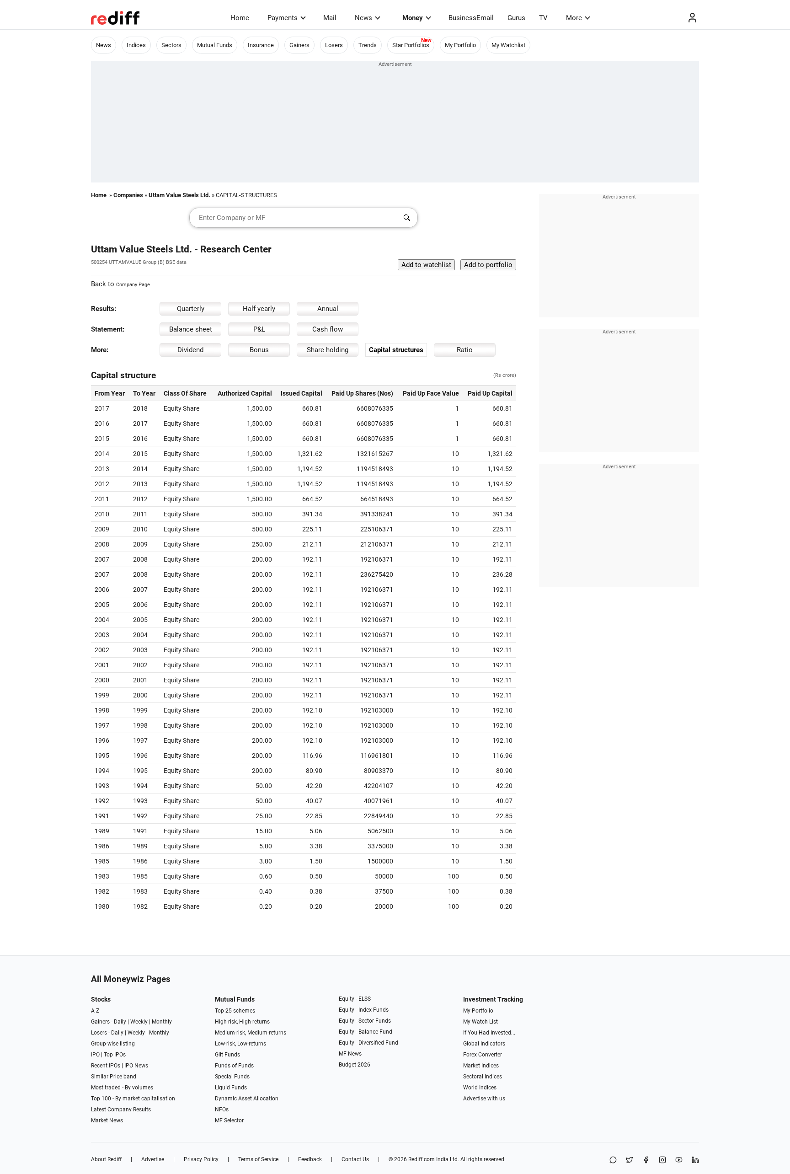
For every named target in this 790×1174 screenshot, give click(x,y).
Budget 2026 (354, 1064)
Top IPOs (115, 1054)
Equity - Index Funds (364, 1010)
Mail (329, 18)
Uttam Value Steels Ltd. (179, 195)
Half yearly (259, 309)
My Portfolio (460, 45)
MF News (350, 1054)
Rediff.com (421, 1159)
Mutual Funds (214, 45)
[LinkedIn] (695, 1160)
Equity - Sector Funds (365, 1021)
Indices (136, 45)
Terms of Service (258, 1159)
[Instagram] (662, 1160)
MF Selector (229, 1120)
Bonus (259, 350)
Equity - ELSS (355, 999)
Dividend (190, 350)
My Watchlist (508, 45)
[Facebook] (646, 1160)
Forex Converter (482, 1054)
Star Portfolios (410, 45)
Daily (120, 1022)
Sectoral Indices (482, 1076)
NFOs (222, 1109)
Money (412, 18)
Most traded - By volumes (122, 1087)
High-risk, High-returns (242, 1022)
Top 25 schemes (235, 1011)
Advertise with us (484, 1098)
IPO (95, 1054)
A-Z (95, 1011)
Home (239, 18)
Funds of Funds (234, 1065)
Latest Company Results (121, 1109)
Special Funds (232, 1076)
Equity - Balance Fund (365, 1032)
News (363, 18)
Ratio (465, 350)
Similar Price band (113, 1076)
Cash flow (327, 329)
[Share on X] (629, 1160)
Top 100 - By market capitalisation (133, 1098)
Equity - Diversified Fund (368, 1043)
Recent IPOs (105, 1065)
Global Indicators (484, 1043)
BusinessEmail (471, 18)
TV (543, 18)
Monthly (162, 1022)
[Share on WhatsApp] (613, 1160)
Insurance (261, 45)
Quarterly (190, 309)
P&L (259, 329)
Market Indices (481, 1065)
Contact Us (355, 1159)
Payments (282, 18)
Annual (327, 309)
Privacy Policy (201, 1159)
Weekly (139, 1022)
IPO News (136, 1065)
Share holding (327, 350)
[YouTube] (679, 1160)
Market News (107, 1120)
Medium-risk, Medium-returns (250, 1032)
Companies (128, 195)
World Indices (479, 1087)
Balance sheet (190, 329)
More (574, 18)
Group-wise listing (113, 1043)
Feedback (310, 1159)
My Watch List (480, 1022)
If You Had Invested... (489, 1032)
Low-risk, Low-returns (240, 1043)
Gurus (516, 18)
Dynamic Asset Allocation (246, 1098)
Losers (334, 45)
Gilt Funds (227, 1054)
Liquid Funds (231, 1087)
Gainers (299, 45)
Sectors (171, 45)
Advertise (152, 1159)
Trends (367, 45)
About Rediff (106, 1159)
